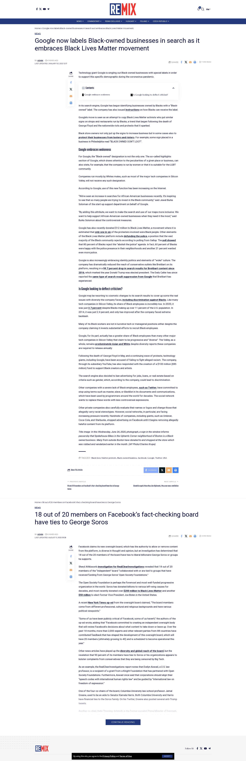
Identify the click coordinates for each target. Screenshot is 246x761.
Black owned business (127, 458)
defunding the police (135, 236)
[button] (167, 756)
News (38, 34)
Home (38, 28)
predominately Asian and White (112, 344)
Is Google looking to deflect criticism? (150, 94)
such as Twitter (147, 387)
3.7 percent (95, 307)
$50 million (85, 594)
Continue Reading (123, 722)
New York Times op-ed (100, 602)
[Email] (190, 62)
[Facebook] (36, 9)
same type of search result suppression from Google (122, 276)
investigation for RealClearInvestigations (121, 566)
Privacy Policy (109, 756)
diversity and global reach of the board (142, 650)
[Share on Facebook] (182, 62)
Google (150, 458)
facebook (142, 458)
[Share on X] (186, 62)
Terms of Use (126, 756)
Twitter (158, 458)
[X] (40, 9)
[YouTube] (44, 9)
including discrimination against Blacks (144, 299)
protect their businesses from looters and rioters (106, 137)
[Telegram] (48, 9)
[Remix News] (123, 9)
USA (165, 458)
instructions (132, 109)
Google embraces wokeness (97, 94)
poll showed (169, 240)
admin (40, 61)
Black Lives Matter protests (104, 458)
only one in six (103, 232)
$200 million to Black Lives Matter (143, 590)
